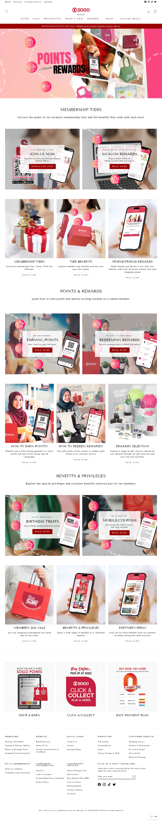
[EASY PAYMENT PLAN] (132, 686)
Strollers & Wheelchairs (139, 745)
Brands (8, 2)
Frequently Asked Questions (17, 753)
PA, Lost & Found (137, 749)
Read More (80, 90)
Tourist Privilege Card (76, 771)
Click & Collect (74, 782)
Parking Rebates (74, 786)
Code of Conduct (44, 774)
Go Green (71, 794)
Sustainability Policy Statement (50, 778)
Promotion (52, 18)
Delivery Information (14, 742)
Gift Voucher (72, 774)
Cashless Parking (74, 790)
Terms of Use (42, 745)
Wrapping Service (137, 742)
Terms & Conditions (14, 769)
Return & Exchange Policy (16, 749)
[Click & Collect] (81, 686)
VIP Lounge (103, 742)
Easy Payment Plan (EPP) (78, 778)
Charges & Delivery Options (17, 745)
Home (25, 18)
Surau (100, 749)
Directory (18, 2)
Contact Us (72, 742)
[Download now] (42, 159)
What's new (74, 18)
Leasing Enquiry (74, 749)
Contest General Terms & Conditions (47, 750)
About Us (40, 771)
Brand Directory (43, 742)
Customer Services (32, 2)
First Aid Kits (135, 753)
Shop (110, 18)
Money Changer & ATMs (109, 753)
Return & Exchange (137, 757)
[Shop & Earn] (29, 686)
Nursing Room (104, 745)
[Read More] (119, 159)
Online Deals (130, 18)
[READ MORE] (42, 343)
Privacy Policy (42, 782)
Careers (70, 745)
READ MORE (29, 275)
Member (93, 18)
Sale (36, 18)
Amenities (48, 2)
